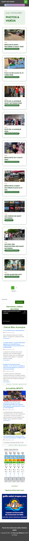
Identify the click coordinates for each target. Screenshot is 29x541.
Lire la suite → (6, 338)
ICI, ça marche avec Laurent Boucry (13, 330)
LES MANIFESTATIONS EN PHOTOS (12, 48)
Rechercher (4, 299)
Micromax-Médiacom (18, 533)
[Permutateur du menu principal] (26, 2)
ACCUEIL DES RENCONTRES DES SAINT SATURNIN (14, 246)
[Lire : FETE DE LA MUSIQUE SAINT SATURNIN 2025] (14, 90)
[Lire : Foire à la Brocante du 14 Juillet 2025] (14, 62)
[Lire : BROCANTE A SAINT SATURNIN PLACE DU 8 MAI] (14, 175)
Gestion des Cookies (15, 528)
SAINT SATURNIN (8, 2)
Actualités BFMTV (14, 388)
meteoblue (14, 486)
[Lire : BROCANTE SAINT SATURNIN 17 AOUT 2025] (14, 34)
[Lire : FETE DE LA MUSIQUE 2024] (14, 118)
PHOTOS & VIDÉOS (9, 220)
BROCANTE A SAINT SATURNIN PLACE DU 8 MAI (13, 188)
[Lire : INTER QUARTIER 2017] (14, 263)
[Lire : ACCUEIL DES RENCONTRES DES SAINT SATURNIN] (14, 233)
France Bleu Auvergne (14, 327)
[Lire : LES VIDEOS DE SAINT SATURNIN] (14, 205)
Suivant (14, 291)
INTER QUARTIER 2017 (13, 274)
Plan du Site (5, 528)
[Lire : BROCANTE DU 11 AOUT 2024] (14, 147)
